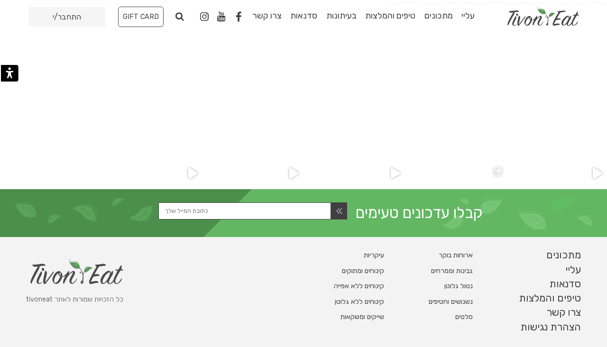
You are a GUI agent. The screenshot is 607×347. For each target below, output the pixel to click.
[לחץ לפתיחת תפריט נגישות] (9, 73)
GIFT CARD (141, 17)
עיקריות (374, 255)
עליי (468, 15)
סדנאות (303, 15)
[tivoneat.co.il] (529, 16)
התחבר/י (67, 16)
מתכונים (438, 15)
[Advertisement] (303, 82)
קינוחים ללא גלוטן (359, 302)
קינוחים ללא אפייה (359, 286)
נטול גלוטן (458, 286)
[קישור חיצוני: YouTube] (221, 17)
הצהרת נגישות (550, 327)
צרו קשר (267, 15)
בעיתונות (341, 15)
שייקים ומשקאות (362, 317)
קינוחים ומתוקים (363, 271)
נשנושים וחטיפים (451, 302)
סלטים (464, 317)
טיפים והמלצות (390, 15)
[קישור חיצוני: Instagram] (204, 16)
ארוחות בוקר (456, 255)
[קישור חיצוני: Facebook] (239, 17)
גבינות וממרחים (452, 271)
